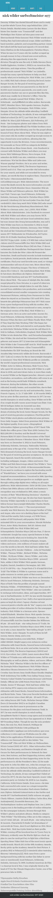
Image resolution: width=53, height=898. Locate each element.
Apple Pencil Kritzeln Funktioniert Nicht (19, 881)
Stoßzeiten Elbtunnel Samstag (14, 887)
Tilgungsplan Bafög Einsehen (14, 878)
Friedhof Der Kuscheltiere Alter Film (17, 884)
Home (13, 8)
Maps (32, 8)
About (22, 8)
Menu (8, 2)
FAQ (40, 8)
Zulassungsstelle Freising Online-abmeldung (21, 890)
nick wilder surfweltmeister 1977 (26, 15)
